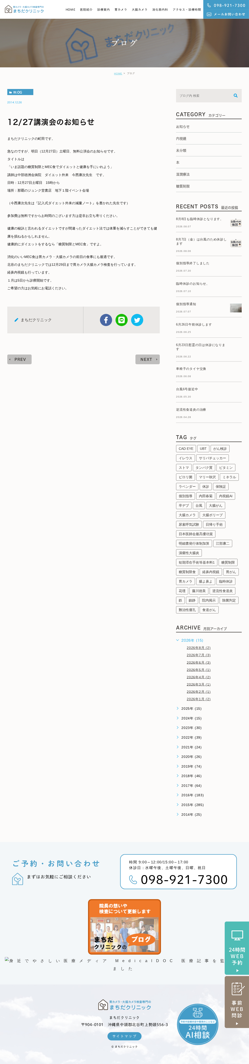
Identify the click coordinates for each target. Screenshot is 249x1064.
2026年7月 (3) (199, 655)
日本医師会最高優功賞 (196, 534)
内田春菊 (206, 496)
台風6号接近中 (187, 389)
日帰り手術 (214, 524)
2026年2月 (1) (199, 691)
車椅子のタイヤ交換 (191, 369)
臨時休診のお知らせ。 (193, 283)
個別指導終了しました (193, 263)
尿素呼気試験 (189, 524)
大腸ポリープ (212, 515)
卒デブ (184, 505)
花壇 (182, 591)
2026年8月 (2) (199, 648)
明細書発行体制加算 (194, 543)
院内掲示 (209, 600)
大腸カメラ (140, 9)
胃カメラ (121, 9)
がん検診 (220, 449)
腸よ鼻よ (206, 581)
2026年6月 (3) (199, 662)
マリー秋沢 (207, 477)
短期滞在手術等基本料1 (197, 562)
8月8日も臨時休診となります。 (199, 219)
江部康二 (223, 543)
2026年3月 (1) (199, 684)
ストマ (184, 468)
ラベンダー (187, 486)
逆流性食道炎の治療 (191, 409)
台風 (199, 505)
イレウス (185, 458)
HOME (71, 9)
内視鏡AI (225, 496)
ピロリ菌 (185, 477)
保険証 (221, 486)
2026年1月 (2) (199, 699)
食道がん (209, 610)
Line (122, 320)
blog (17, 92)
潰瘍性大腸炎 (189, 553)
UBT (203, 449)
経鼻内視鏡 (210, 572)
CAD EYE (186, 449)
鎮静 (192, 600)
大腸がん (215, 505)
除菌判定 (229, 600)
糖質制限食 (187, 572)
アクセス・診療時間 (187, 9)
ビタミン (226, 468)
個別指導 (185, 496)
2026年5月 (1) (199, 670)
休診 (205, 486)
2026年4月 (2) (199, 677)
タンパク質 (204, 468)
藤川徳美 (199, 591)
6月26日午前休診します (194, 324)
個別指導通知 (186, 304)
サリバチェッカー (212, 458)
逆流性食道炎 (222, 591)
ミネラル (229, 477)
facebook (106, 320)
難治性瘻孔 (187, 610)
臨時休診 (226, 581)
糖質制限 (228, 562)
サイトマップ (124, 1036)
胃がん (231, 572)
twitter (137, 320)
